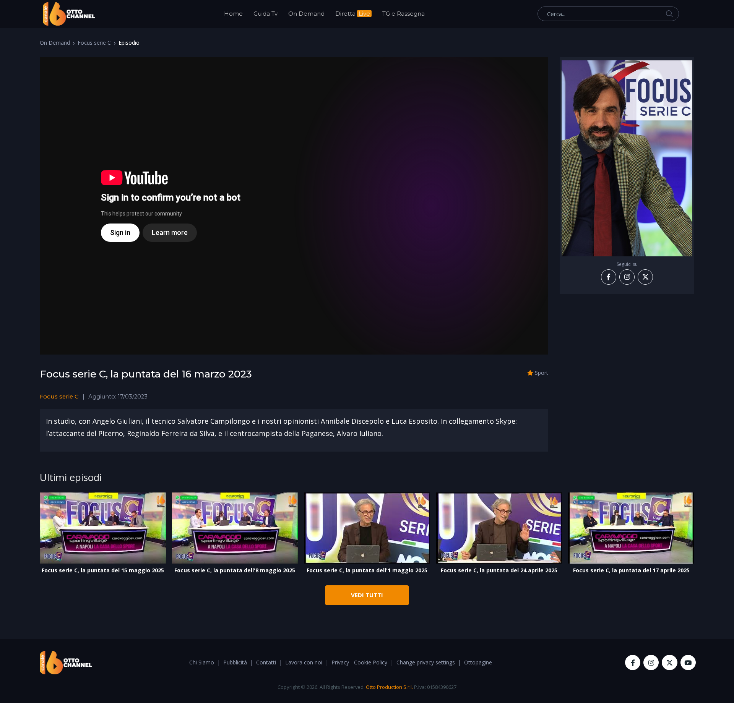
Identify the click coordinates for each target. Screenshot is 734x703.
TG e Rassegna (403, 13)
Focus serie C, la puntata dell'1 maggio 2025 (367, 570)
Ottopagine (478, 662)
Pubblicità (235, 662)
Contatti (266, 662)
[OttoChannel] (69, 14)
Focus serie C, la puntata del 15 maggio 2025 (103, 570)
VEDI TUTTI (367, 595)
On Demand (306, 13)
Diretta (352, 13)
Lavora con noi (303, 662)
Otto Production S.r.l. (389, 687)
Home (233, 13)
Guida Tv (265, 13)
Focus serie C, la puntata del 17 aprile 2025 (631, 570)
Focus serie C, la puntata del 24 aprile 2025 (499, 570)
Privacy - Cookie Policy (359, 662)
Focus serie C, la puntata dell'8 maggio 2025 (234, 570)
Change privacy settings (425, 662)
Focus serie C (94, 42)
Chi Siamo (201, 662)
